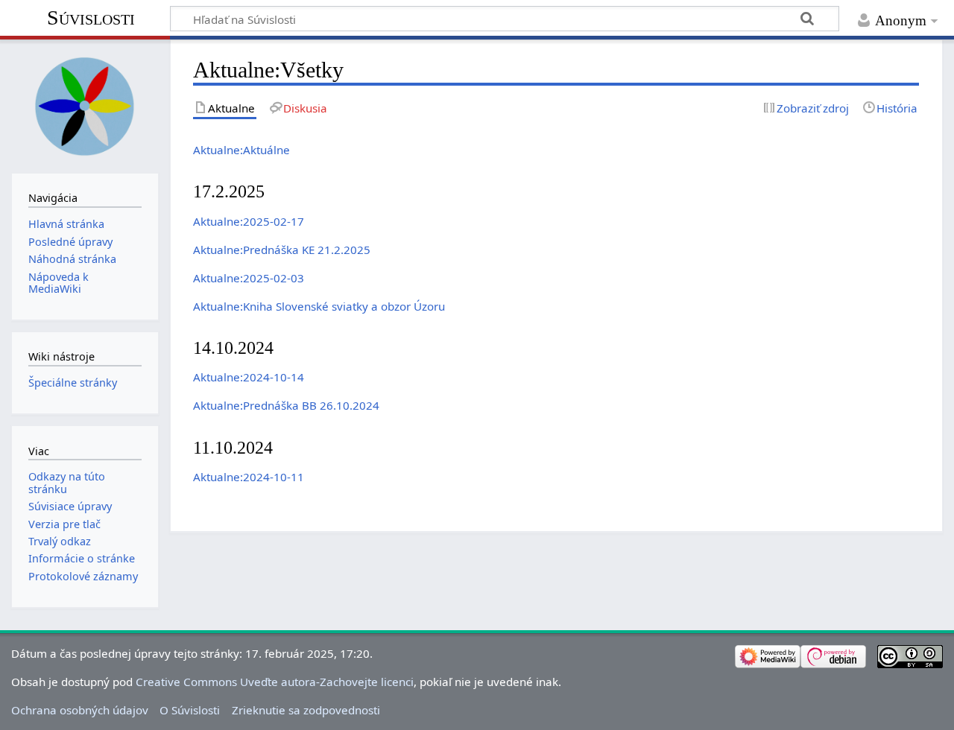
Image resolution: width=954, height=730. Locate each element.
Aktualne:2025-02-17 (248, 221)
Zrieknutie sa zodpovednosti (306, 709)
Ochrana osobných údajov (79, 709)
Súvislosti (91, 17)
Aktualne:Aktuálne (241, 149)
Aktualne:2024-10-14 (248, 376)
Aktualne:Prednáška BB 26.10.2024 (286, 405)
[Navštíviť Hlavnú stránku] (85, 105)
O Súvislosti (189, 709)
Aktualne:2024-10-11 (248, 476)
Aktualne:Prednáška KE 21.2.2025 (281, 249)
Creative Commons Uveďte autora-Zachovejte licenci (275, 681)
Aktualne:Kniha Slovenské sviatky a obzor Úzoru (319, 306)
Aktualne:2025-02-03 (248, 277)
